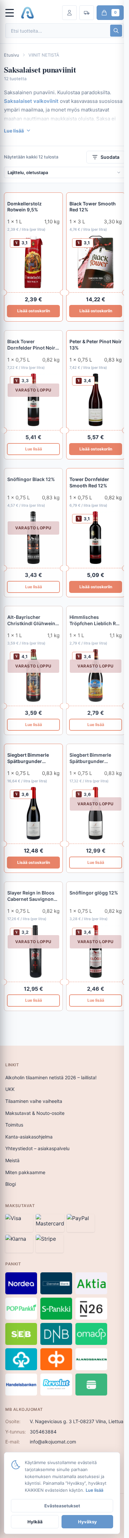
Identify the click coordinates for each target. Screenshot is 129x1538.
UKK (10, 1089)
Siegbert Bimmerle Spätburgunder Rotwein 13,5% (90, 758)
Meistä (12, 1160)
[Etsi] (116, 31)
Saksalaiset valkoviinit (31, 101)
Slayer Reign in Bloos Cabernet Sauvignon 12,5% (31, 896)
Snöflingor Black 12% (31, 479)
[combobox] (57, 31)
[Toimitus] (86, 12)
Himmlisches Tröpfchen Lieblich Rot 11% (94, 620)
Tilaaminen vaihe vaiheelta (33, 1101)
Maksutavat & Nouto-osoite (34, 1113)
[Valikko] (12, 12)
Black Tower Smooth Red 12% (92, 207)
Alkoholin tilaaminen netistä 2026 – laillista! (51, 1077)
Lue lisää (33, 448)
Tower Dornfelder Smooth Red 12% (89, 482)
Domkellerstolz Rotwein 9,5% (24, 207)
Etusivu (11, 55)
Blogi (10, 1184)
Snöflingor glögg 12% (93, 893)
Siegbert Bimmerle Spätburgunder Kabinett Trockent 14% (32, 758)
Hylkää (35, 1521)
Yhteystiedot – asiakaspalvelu (37, 1148)
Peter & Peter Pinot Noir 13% (95, 345)
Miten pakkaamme (25, 1172)
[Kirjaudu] (69, 12)
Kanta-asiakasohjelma (29, 1137)
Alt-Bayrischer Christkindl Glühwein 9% (31, 620)
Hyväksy (87, 1521)
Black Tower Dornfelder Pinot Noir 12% (31, 345)
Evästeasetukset (62, 1505)
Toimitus (14, 1125)
